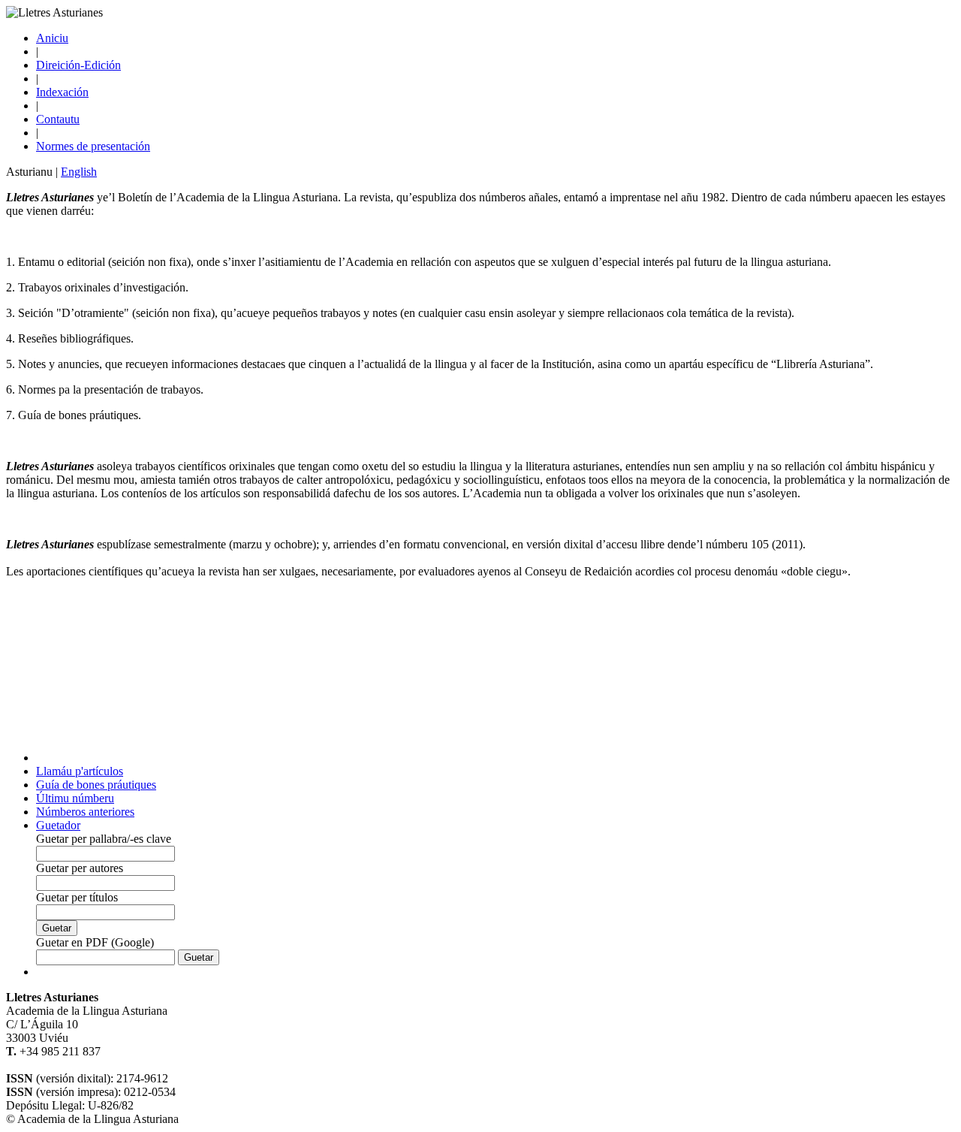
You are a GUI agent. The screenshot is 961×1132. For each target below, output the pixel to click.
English (79, 171)
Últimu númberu (75, 798)
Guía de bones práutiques (96, 784)
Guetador (58, 825)
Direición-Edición (78, 65)
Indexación (62, 92)
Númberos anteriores (85, 811)
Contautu (58, 119)
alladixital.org (38, 1064)
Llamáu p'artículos (79, 771)
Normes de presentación (93, 146)
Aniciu (52, 38)
